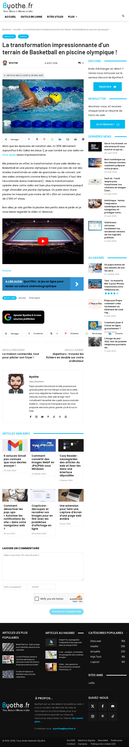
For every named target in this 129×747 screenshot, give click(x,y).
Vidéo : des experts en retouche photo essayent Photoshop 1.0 (69, 667)
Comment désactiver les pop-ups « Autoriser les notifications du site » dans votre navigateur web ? (15, 517)
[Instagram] (36, 416)
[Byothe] (5, 63)
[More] (83, 139)
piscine (22, 298)
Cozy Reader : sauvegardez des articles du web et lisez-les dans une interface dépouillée (70, 465)
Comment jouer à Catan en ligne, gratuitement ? (113, 325)
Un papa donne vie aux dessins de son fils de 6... (114, 267)
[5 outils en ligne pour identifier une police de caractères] (8, 674)
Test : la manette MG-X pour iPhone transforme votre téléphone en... (114, 285)
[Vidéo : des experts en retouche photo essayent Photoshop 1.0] (51, 667)
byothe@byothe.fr (64, 728)
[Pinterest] (44, 139)
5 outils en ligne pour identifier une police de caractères (25, 674)
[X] (36, 139)
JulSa (91, 682)
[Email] (67, 139)
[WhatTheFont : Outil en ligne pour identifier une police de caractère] (8, 647)
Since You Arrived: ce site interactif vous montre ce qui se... (115, 146)
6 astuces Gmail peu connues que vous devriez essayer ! (15, 460)
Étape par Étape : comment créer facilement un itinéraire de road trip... (113, 306)
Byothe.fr (6, 29)
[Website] (65, 416)
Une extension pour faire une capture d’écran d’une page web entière (71, 512)
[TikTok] (54, 416)
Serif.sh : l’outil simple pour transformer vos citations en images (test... (115, 184)
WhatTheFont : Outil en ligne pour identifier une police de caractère (28, 647)
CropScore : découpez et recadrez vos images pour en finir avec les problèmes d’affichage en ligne (42, 517)
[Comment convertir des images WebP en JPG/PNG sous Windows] (43, 445)
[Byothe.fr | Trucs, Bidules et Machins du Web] (21, 7)
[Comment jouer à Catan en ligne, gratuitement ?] (95, 325)
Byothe (13, 63)
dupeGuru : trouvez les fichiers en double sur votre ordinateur (65, 357)
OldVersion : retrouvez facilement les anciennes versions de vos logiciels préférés (114, 230)
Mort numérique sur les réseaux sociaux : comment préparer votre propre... (115, 164)
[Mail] (42, 416)
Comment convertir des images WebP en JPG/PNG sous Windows (43, 462)
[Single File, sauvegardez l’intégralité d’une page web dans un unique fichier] (51, 642)
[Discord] (113, 706)
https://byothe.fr (36, 381)
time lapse (9, 154)
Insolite (17, 29)
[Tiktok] (113, 716)
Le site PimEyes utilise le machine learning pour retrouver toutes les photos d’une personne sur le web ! (27, 660)
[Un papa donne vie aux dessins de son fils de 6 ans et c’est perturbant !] (95, 268)
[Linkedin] (59, 139)
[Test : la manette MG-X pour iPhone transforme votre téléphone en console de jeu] (95, 284)
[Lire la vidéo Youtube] (43, 241)
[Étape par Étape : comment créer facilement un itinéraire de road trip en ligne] (95, 303)
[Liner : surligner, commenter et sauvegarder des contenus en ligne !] (51, 655)
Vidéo (23, 36)
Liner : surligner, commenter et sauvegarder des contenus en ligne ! (71, 654)
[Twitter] (92, 706)
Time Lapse (34, 298)
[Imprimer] (75, 139)
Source (6, 270)
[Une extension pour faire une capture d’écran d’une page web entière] (71, 495)
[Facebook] (29, 139)
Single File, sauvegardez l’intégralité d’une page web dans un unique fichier (70, 642)
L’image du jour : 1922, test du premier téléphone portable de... (115, 343)
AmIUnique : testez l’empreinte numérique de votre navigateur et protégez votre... (114, 206)
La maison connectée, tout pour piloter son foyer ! (20, 355)
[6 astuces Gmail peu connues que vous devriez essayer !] (15, 445)
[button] (123, 16)
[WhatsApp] (52, 139)
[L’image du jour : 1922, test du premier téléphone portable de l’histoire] (95, 341)
